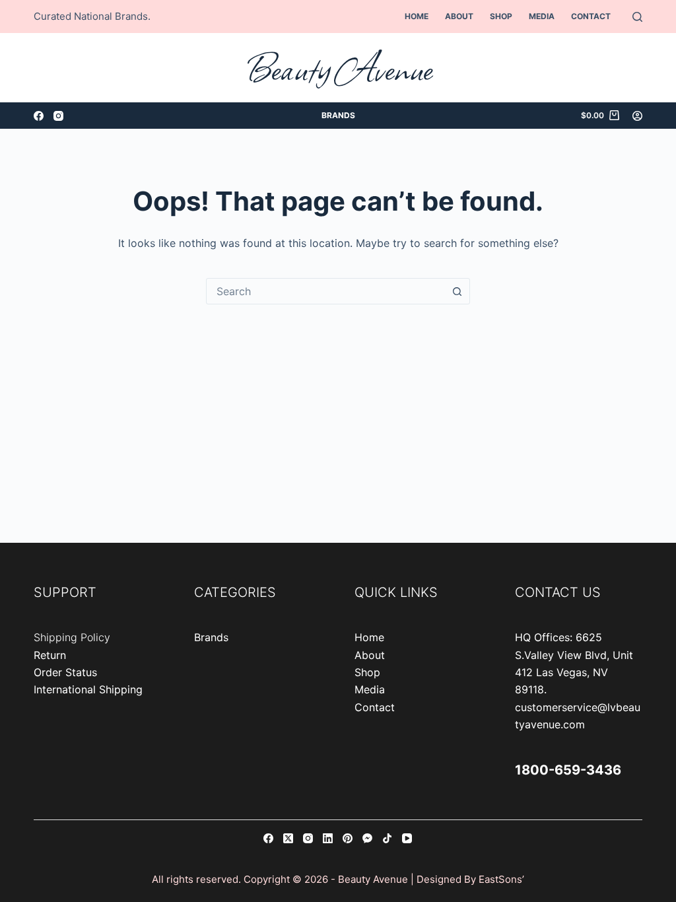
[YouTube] (407, 838)
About (459, 16)
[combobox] (325, 291)
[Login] (637, 116)
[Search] (637, 17)
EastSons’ (501, 879)
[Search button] (456, 291)
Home (416, 16)
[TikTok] (387, 838)
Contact (591, 16)
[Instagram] (58, 116)
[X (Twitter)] (288, 838)
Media (542, 16)
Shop (501, 16)
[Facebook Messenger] (367, 838)
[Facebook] (39, 116)
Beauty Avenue (338, 67)
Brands (338, 115)
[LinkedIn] (328, 838)
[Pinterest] (348, 838)
